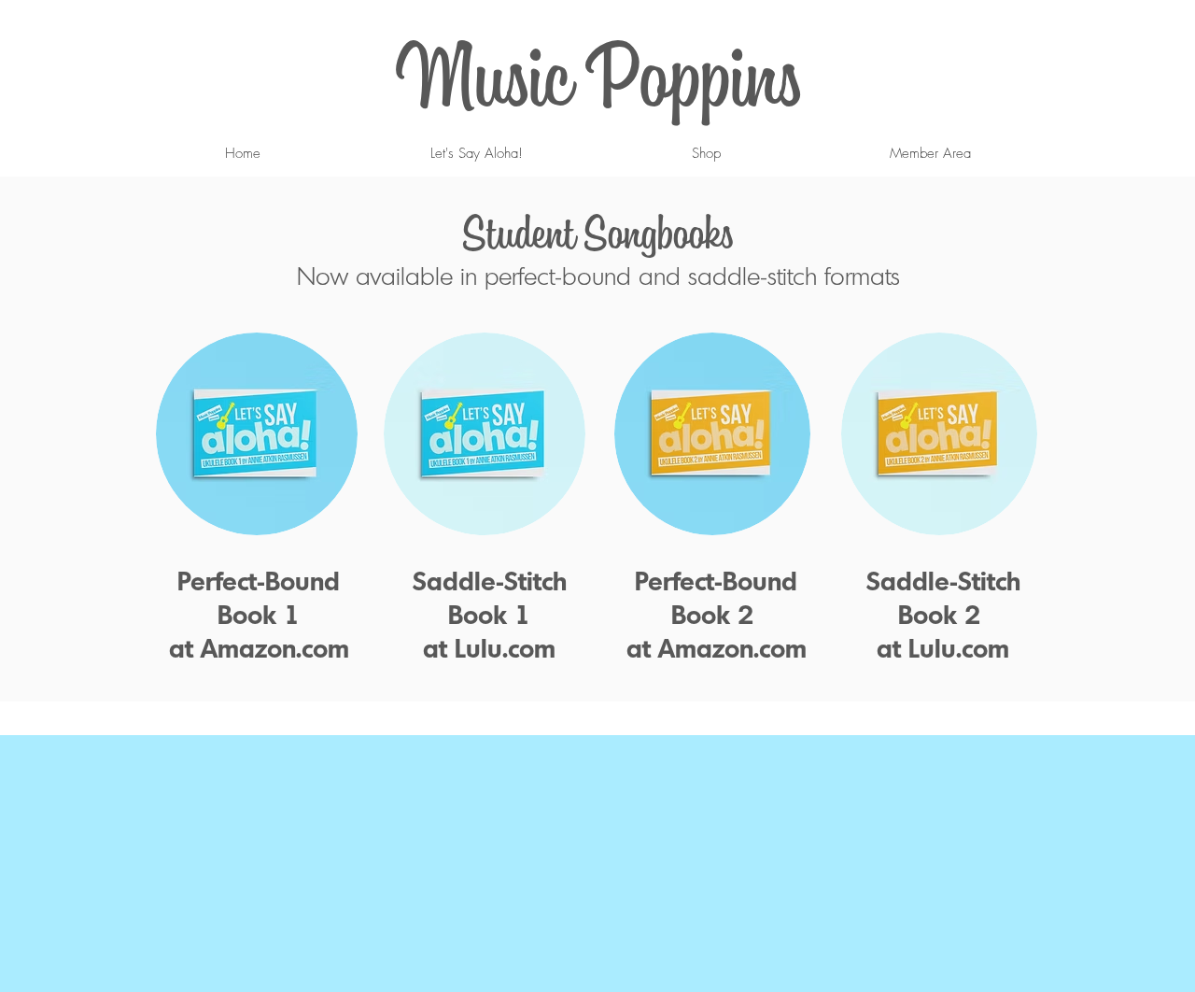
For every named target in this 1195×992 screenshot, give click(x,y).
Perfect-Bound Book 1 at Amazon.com (259, 613)
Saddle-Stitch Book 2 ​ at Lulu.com (943, 613)
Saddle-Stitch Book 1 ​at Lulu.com (490, 613)
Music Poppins (599, 75)
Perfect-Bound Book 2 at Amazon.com (716, 613)
